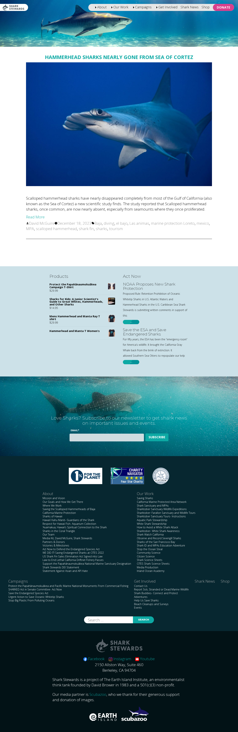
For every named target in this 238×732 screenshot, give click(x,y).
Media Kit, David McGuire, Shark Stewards (67, 538)
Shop (206, 7)
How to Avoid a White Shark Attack (157, 527)
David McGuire (41, 223)
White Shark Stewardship (152, 523)
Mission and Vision (54, 498)
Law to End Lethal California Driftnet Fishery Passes (73, 560)
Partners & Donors (54, 542)
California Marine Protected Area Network (161, 502)
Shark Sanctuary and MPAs (153, 505)
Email (75, 430)
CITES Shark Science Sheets (153, 563)
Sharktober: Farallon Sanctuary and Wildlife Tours (166, 513)
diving (109, 223)
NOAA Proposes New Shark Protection (149, 286)
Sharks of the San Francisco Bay (156, 542)
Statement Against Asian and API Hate (65, 571)
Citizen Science (146, 556)
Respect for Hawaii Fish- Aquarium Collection (69, 523)
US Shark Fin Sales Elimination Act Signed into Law (72, 556)
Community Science (148, 552)
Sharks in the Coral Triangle (59, 531)
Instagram (121, 658)
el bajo (122, 223)
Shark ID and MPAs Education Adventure (161, 545)
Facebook (95, 658)
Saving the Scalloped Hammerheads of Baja (69, 509)
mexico (203, 223)
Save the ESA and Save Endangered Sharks (144, 332)
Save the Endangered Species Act (28, 593)
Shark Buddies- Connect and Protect (156, 593)
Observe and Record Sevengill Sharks (159, 538)
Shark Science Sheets (149, 560)
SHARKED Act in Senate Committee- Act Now (35, 589)
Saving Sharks (145, 498)
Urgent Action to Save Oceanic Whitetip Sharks (36, 597)
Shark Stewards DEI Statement (61, 567)
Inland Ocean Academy (150, 571)
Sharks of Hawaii (52, 516)
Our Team (48, 534)
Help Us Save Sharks (146, 600)
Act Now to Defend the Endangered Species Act (71, 549)
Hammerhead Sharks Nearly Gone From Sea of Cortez (119, 57)
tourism (116, 228)
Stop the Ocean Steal (150, 549)
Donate (223, 7)
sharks (101, 228)
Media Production (147, 567)
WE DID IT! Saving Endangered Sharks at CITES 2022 (73, 552)
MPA (30, 228)
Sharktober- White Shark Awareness (158, 531)
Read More (35, 217)
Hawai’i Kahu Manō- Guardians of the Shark (68, 520)
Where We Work (52, 505)
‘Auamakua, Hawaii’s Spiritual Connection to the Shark (75, 527)
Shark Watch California (150, 534)
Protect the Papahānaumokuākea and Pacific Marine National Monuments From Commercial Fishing (68, 586)
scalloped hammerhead (56, 228)
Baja (98, 223)
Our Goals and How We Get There (63, 502)
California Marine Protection (59, 513)
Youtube (147, 658)
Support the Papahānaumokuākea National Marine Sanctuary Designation (87, 563)
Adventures (140, 597)
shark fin (86, 228)
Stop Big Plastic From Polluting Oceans (31, 600)
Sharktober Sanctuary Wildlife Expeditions (162, 509)
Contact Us (140, 586)
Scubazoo (97, 694)
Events (138, 607)
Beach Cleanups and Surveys (151, 604)
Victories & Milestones (56, 545)
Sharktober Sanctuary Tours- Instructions (161, 516)
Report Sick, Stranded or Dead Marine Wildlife (161, 589)
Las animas (139, 223)
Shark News (190, 7)
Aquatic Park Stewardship (152, 520)
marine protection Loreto (173, 223)
